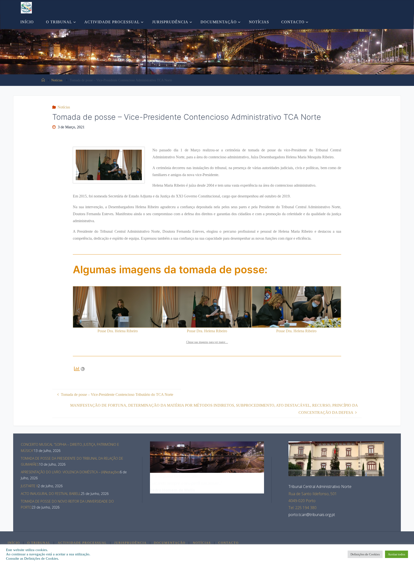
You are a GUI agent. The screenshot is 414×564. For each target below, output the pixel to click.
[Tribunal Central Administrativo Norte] (26, 7)
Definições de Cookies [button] (365, 554)
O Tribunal (39, 543)
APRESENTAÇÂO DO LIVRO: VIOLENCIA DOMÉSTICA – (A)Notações (70, 472)
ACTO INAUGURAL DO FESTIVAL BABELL (51, 493)
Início (14, 543)
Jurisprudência (130, 543)
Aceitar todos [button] (396, 554)
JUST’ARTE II (29, 486)
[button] (78, 311)
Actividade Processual (82, 543)
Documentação (169, 543)
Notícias (56, 80)
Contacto (228, 543)
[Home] (43, 80)
